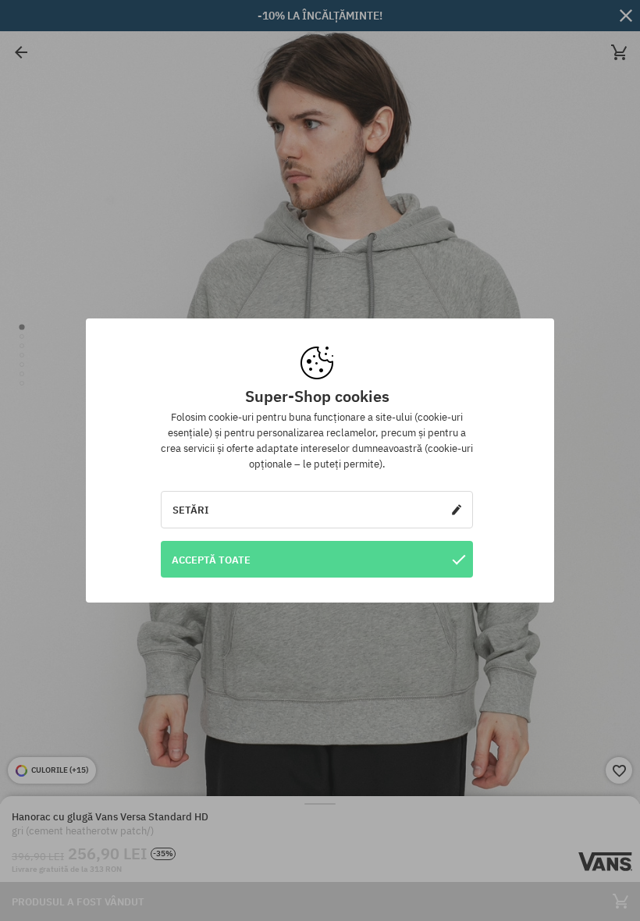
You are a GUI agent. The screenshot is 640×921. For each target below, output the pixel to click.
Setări (190, 510)
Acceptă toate (211, 560)
